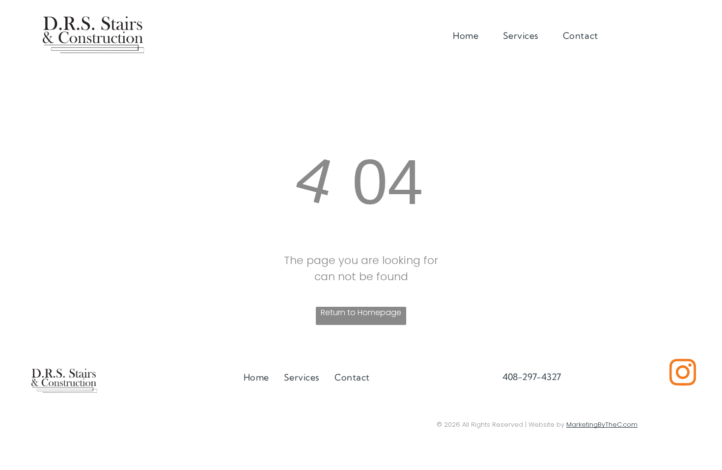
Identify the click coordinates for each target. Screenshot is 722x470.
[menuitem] (469, 35)
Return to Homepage (361, 312)
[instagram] (682, 374)
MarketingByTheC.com (602, 424)
